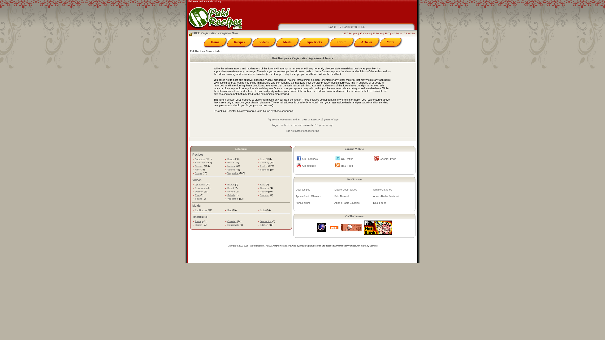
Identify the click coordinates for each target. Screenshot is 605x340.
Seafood (264, 169)
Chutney (264, 162)
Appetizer (200, 159)
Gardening (266, 221)
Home (215, 42)
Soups (198, 173)
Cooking (231, 221)
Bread (230, 162)
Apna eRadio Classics (347, 202)
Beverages (201, 162)
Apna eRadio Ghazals (308, 196)
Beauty (199, 221)
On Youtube (309, 165)
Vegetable (232, 173)
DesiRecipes (303, 189)
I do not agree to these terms (302, 130)
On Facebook (310, 158)
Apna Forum (303, 202)
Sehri (263, 210)
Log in (332, 27)
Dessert (199, 166)
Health (198, 225)
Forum (341, 42)
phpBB (302, 245)
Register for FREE (353, 27)
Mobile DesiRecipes (345, 189)
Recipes (239, 42)
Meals (287, 42)
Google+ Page (388, 158)
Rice (197, 169)
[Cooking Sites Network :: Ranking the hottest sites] (351, 230)
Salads (231, 169)
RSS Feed (347, 165)
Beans (230, 159)
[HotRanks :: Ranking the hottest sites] (378, 233)
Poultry (264, 166)
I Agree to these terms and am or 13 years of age (302, 119)
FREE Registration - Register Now (215, 33)
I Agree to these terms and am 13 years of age (302, 125)
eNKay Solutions (370, 245)
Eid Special (201, 210)
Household (233, 225)
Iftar (229, 210)
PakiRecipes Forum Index (206, 51)
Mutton (231, 166)
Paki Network (342, 196)
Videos (263, 42)
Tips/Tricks (314, 42)
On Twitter (347, 158)
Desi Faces (379, 202)
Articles (366, 42)
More (390, 42)
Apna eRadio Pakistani (386, 196)
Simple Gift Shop (382, 189)
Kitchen (264, 225)
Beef (262, 159)
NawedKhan (354, 245)
